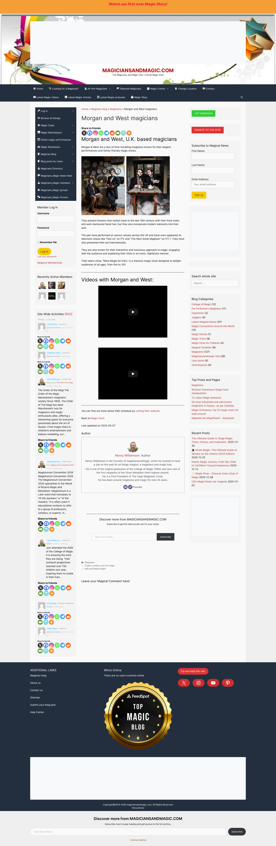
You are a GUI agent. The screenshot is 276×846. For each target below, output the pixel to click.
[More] (129, 133)
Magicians (115, 109)
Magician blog (99, 109)
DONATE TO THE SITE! (207, 129)
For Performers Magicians (206, 308)
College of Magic (201, 304)
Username (43, 213)
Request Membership (49, 262)
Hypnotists (198, 313)
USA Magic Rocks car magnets (209, 481)
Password (43, 227)
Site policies (138, 807)
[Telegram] (106, 133)
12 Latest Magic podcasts (206, 397)
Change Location (187, 88)
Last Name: (198, 165)
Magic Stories (199, 334)
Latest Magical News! (204, 321)
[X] (84, 133)
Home (84, 109)
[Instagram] (95, 133)
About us (35, 682)
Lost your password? (47, 256)
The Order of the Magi (64, 383)
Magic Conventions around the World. (213, 326)
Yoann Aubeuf (52, 628)
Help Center (37, 712)
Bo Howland (51, 603)
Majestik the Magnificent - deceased (213, 418)
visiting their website (147, 410)
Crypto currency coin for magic (100, 565)
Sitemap (35, 697)
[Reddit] (112, 133)
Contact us (36, 690)
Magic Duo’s (98, 418)
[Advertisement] (138, 42)
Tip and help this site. (193, 671)
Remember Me (48, 242)
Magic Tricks (199, 338)
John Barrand (52, 324)
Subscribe (165, 536)
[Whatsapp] (100, 133)
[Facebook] (89, 133)
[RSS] (68, 314)
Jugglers (196, 317)
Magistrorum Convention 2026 (62, 465)
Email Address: (200, 179)
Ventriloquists (199, 365)
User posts (198, 360)
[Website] (130, 487)
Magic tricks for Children (206, 343)
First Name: (198, 150)
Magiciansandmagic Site (206, 356)
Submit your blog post (43, 704)
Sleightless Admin (54, 353)
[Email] (117, 133)
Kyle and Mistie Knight (95, 568)
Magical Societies (202, 347)
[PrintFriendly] (123, 133)
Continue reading (138, 840)
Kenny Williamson (127, 455)
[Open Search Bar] (242, 97)
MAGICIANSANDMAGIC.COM (138, 70)
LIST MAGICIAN (203, 113)
